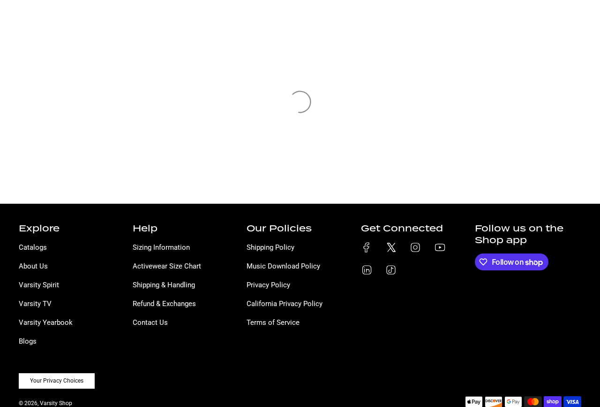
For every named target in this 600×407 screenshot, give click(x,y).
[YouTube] (439, 247)
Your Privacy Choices (56, 380)
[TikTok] (391, 270)
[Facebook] (366, 247)
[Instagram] (415, 247)
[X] (391, 247)
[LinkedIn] (366, 270)
